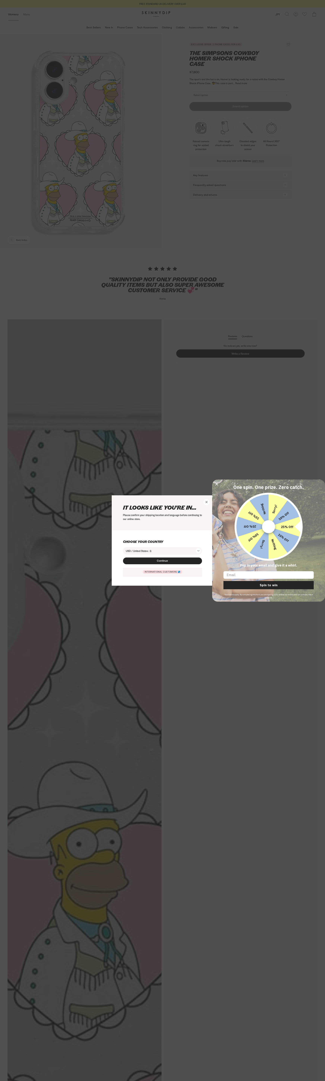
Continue (162, 560)
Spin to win (269, 585)
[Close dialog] (217, 484)
